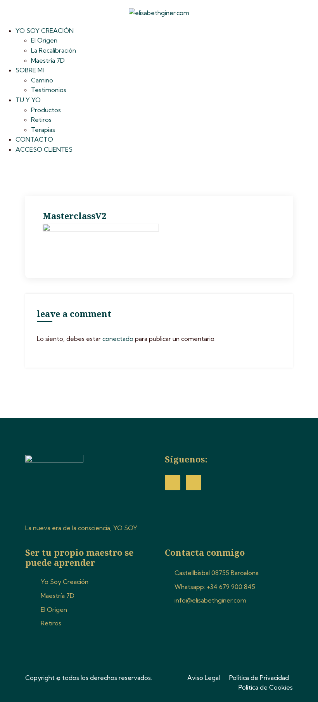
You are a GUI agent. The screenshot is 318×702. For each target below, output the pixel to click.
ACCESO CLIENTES (44, 149)
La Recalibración (53, 50)
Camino (42, 80)
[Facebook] (172, 482)
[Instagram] (193, 482)
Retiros (41, 119)
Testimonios (48, 90)
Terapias (43, 130)
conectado (117, 338)
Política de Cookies (265, 687)
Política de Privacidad (259, 677)
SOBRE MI (30, 70)
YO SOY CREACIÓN (45, 30)
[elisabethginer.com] (159, 12)
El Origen (44, 40)
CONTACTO (34, 139)
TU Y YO (28, 100)
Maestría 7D (48, 60)
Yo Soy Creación (64, 582)
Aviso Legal (203, 677)
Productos (46, 110)
